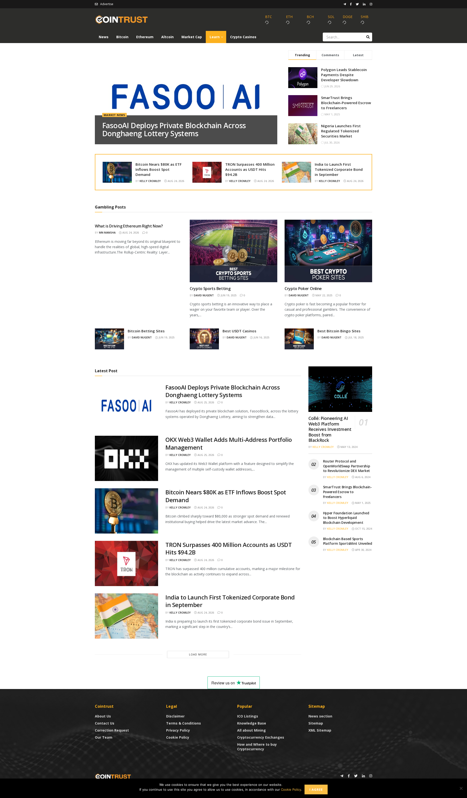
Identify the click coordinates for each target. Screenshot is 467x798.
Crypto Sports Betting (210, 288)
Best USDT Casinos (239, 330)
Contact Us (104, 723)
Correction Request (112, 730)
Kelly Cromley (150, 181)
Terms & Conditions (183, 723)
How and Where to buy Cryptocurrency (257, 746)
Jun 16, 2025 (261, 337)
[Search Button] (368, 37)
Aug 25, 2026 (205, 402)
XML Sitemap (319, 730)
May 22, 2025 (323, 295)
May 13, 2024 (348, 447)
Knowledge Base (251, 723)
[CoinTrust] (113, 776)
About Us (103, 716)
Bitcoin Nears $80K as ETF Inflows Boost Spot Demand (158, 169)
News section (320, 716)
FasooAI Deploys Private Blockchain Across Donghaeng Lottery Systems (174, 129)
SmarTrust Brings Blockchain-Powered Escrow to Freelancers (346, 102)
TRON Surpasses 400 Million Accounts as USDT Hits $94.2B (250, 169)
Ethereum (144, 37)
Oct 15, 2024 (363, 528)
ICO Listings (247, 716)
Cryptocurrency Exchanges (260, 737)
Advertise (106, 4)
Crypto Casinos (243, 37)
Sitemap (315, 723)
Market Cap (191, 37)
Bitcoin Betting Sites (146, 330)
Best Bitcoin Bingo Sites (338, 330)
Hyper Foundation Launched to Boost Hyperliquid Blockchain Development (346, 518)
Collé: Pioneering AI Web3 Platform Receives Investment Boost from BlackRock (329, 429)
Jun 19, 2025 (228, 295)
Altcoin (167, 37)
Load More (198, 654)
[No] (460, 788)
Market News (114, 115)
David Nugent (204, 295)
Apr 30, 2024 (362, 550)
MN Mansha (107, 232)
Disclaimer (175, 716)
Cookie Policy (177, 737)
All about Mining (251, 730)
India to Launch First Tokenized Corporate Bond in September (339, 169)
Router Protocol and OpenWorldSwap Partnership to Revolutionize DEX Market (346, 466)
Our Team (103, 737)
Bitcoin (122, 37)
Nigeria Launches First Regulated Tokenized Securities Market (341, 130)
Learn (215, 37)
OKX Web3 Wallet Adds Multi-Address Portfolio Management (228, 443)
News (103, 37)
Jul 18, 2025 (356, 337)
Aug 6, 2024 (362, 477)
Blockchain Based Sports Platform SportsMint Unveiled (347, 541)
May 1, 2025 (362, 503)
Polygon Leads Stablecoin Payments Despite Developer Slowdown (344, 74)
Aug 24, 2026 (175, 181)
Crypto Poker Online (303, 288)
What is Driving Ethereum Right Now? (129, 226)
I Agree (316, 789)
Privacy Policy (178, 730)
